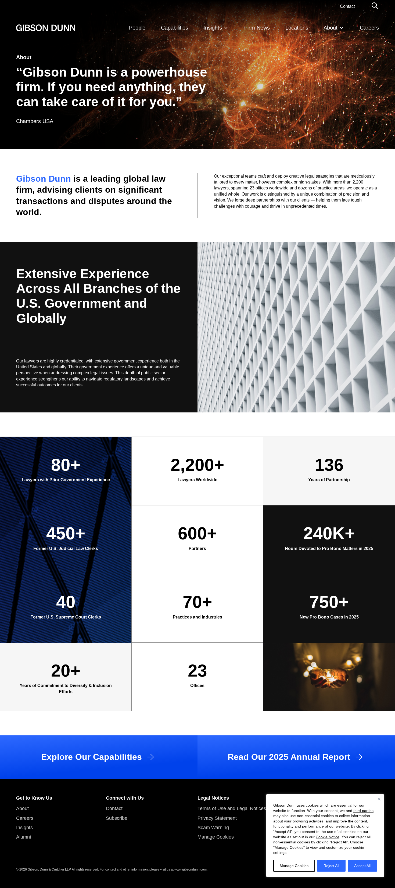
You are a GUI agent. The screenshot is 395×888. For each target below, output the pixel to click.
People (137, 28)
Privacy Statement (217, 818)
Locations (296, 28)
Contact (347, 6)
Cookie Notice (327, 837)
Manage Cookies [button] (216, 837)
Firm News (257, 28)
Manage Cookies (294, 866)
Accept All (362, 866)
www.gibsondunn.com (190, 869)
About (330, 28)
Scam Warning (213, 827)
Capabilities (174, 28)
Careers (369, 28)
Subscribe (116, 818)
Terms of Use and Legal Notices (232, 808)
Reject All (331, 866)
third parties (363, 810)
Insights (212, 28)
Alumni (23, 837)
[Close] (379, 799)
